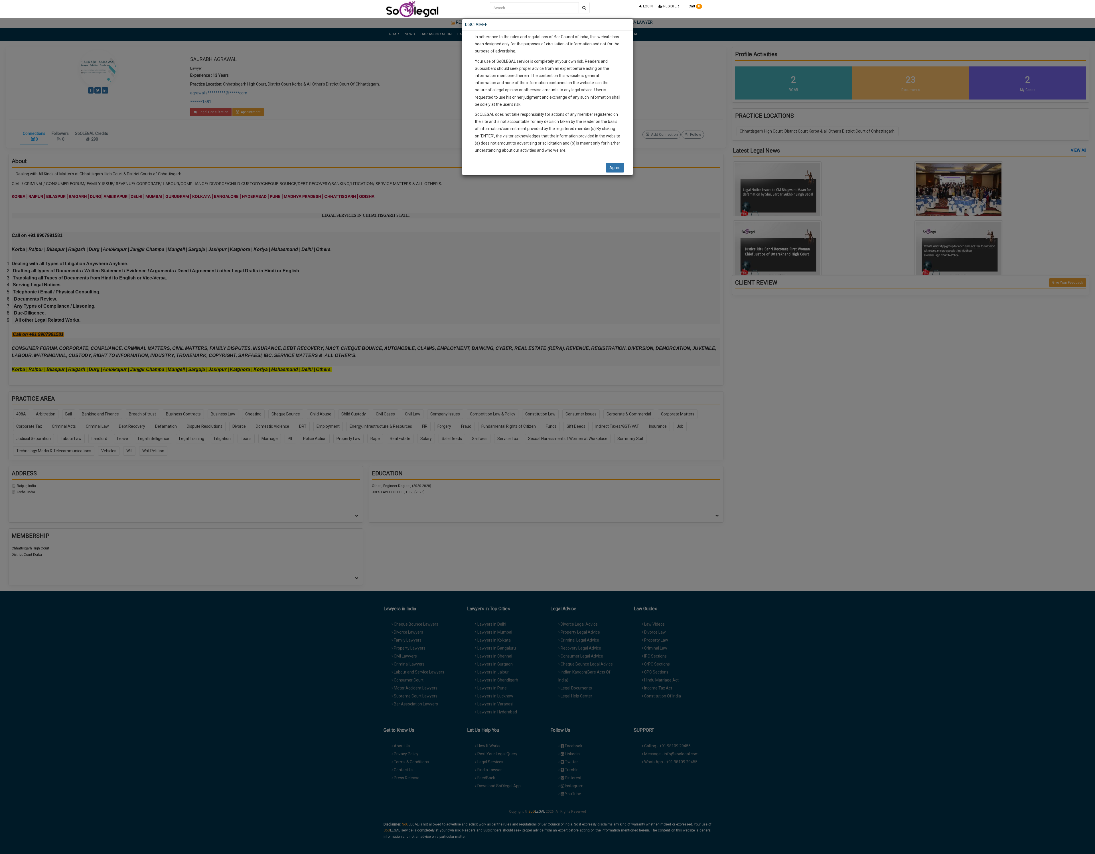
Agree (614, 167)
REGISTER (670, 6)
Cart (694, 6)
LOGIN (647, 6)
